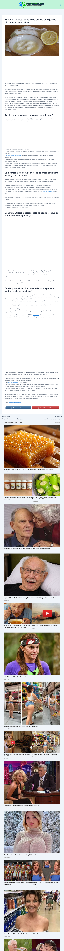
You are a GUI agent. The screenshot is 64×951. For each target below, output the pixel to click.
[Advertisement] (32, 70)
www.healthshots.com (15, 402)
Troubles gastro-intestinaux (13, 155)
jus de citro (36, 315)
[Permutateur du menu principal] (60, 5)
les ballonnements (48, 191)
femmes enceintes (13, 382)
